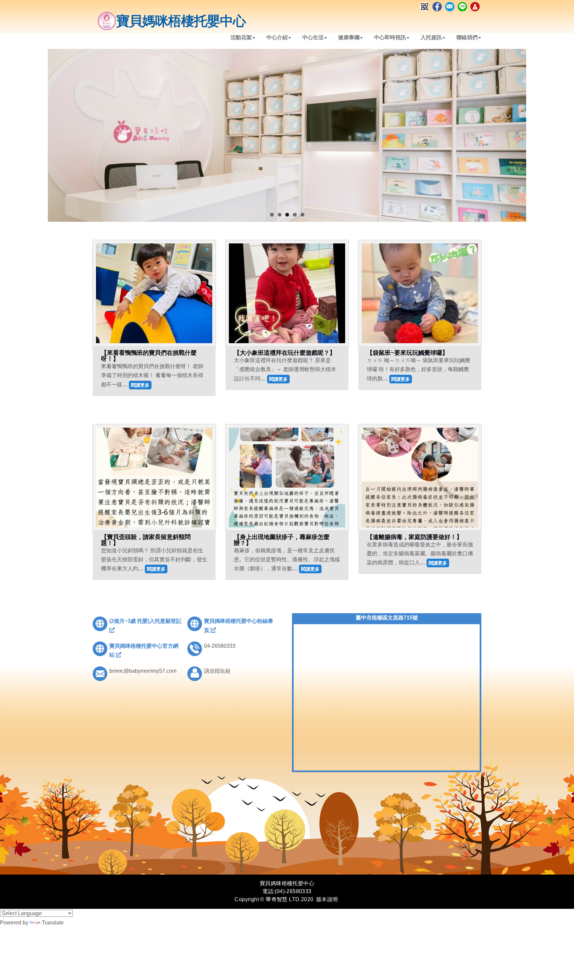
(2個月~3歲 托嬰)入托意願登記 (145, 621)
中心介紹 (277, 37)
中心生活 (313, 37)
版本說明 (327, 899)
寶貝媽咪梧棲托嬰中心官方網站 (143, 650)
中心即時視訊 (390, 37)
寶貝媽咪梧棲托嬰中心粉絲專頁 (238, 625)
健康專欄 (348, 37)
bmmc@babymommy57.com (142, 671)
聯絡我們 (467, 37)
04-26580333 (220, 646)
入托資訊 (431, 37)
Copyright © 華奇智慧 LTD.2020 (274, 899)
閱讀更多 (140, 385)
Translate (53, 922)
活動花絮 (241, 37)
